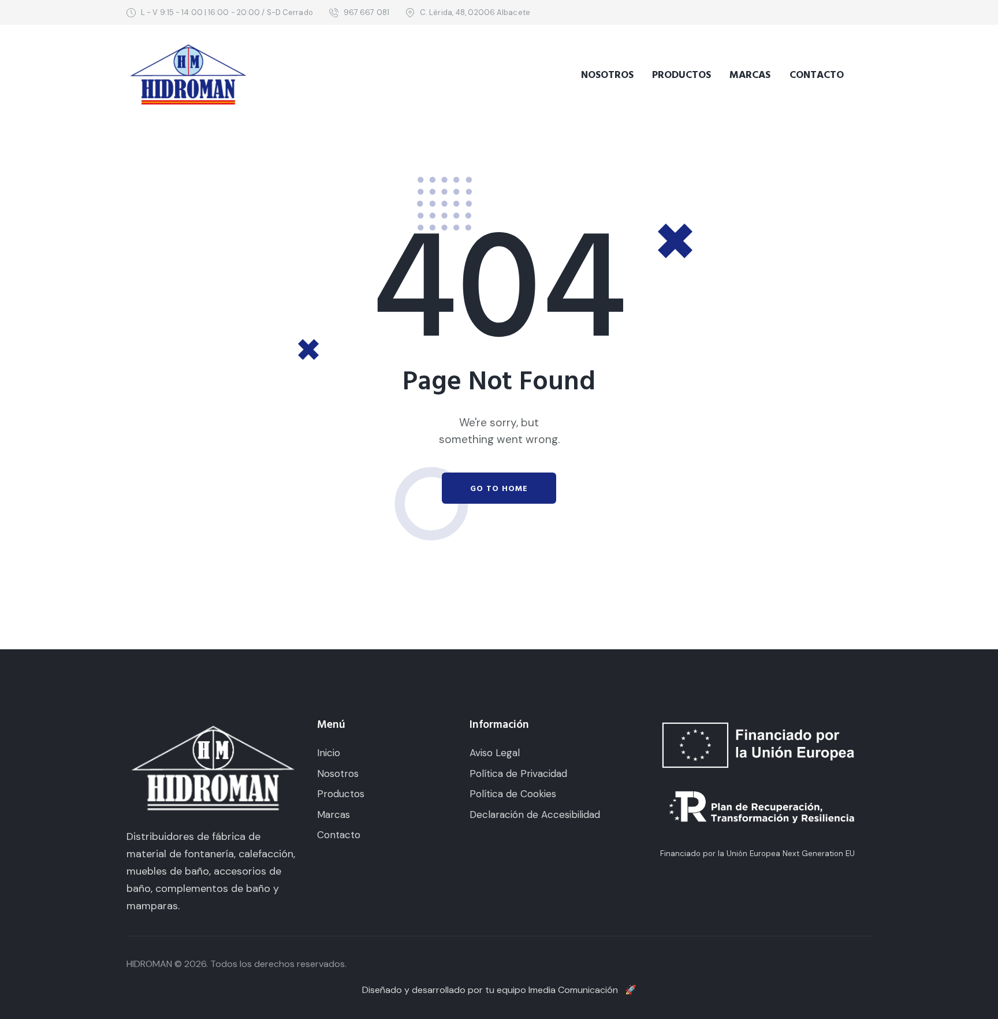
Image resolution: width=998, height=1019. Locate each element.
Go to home (499, 488)
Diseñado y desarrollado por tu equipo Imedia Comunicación (499, 990)
